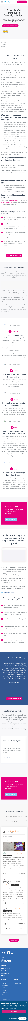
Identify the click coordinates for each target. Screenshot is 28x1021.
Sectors (3, 987)
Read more (13, 1008)
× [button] (26, 1002)
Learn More (14, 940)
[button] (14, 1018)
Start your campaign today (10, 25)
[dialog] (14, 1011)
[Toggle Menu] (1, 2)
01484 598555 (14, 200)
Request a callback (11, 519)
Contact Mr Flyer (17, 983)
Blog (2, 994)
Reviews (3, 990)
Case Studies (4, 992)
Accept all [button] (14, 1011)
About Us (3, 983)
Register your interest (9, 592)
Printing (3, 975)
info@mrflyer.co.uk (6, 202)
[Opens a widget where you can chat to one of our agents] (22, 1018)
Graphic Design (5, 973)
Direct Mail (4, 971)
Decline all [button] (14, 1015)
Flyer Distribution (5, 968)
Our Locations (4, 985)
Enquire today (21, 2)
